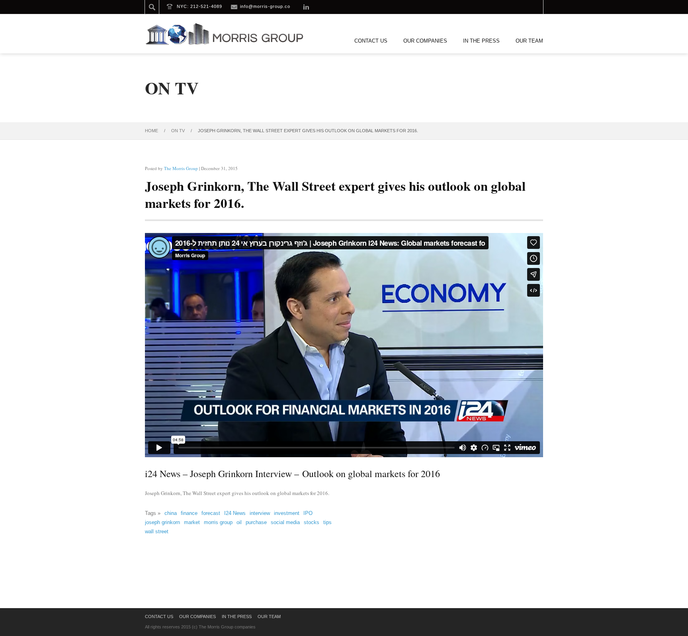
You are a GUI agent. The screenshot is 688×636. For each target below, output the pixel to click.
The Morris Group (181, 168)
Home (151, 130)
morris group (218, 522)
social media (285, 522)
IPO (308, 513)
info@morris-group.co (265, 6)
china (170, 513)
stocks (311, 522)
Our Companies (425, 41)
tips (327, 522)
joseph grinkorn (162, 522)
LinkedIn (306, 7)
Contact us (370, 41)
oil (239, 522)
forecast (210, 513)
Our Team (529, 41)
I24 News (235, 513)
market (192, 522)
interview (260, 513)
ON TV (178, 130)
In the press (481, 41)
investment (286, 513)
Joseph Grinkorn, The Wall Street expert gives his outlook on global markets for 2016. (335, 194)
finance (189, 513)
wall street (156, 531)
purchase (256, 522)
